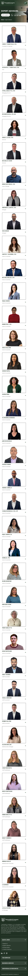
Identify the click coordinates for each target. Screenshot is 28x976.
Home (2, 19)
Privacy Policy (6, 947)
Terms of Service (7, 949)
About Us (5, 943)
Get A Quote (5, 15)
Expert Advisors (7, 945)
